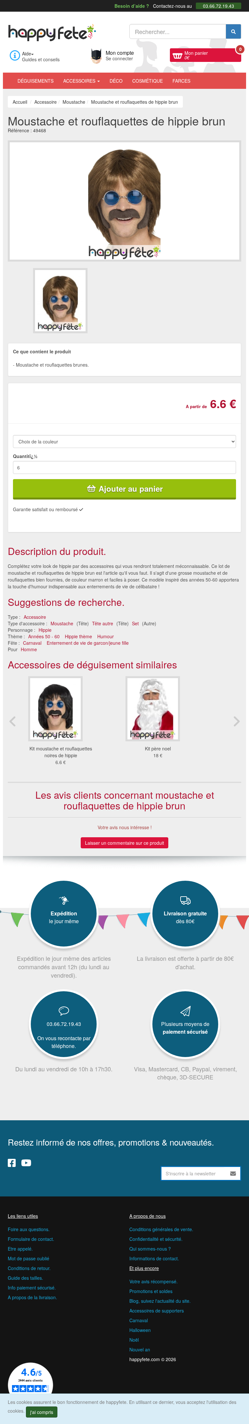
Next (236, 721)
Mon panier (212, 54)
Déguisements (35, 80)
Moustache (62, 623)
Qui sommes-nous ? (150, 1248)
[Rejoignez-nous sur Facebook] (12, 1162)
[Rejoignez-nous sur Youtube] (26, 1162)
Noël (134, 1339)
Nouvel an (139, 1349)
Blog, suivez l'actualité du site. (160, 1301)
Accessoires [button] (80, 80)
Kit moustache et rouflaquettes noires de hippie (61, 752)
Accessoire (35, 617)
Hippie (45, 630)
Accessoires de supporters (156, 1310)
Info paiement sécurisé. (32, 1287)
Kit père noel (158, 748)
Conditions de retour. (29, 1268)
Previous (12, 721)
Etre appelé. (20, 1248)
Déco (116, 80)
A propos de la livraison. (32, 1297)
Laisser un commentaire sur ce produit (124, 843)
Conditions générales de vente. (161, 1229)
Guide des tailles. (25, 1278)
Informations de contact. (154, 1258)
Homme (29, 649)
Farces (181, 80)
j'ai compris (41, 1412)
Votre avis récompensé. (153, 1281)
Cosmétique (147, 80)
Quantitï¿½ (25, 456)
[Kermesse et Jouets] (200, 77)
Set (135, 623)
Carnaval (32, 643)
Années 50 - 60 (44, 636)
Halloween (140, 1330)
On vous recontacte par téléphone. (63, 1042)
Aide (26, 53)
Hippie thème (78, 636)
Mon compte (120, 55)
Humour (105, 636)
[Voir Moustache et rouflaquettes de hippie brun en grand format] (124, 200)
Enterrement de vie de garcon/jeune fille (88, 643)
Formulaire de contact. (31, 1239)
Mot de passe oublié (28, 1258)
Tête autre (102, 623)
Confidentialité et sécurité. (156, 1239)
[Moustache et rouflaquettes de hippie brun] (78, 300)
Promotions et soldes (150, 1291)
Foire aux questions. (29, 1229)
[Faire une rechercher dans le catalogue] (233, 31)
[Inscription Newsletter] (233, 1173)
